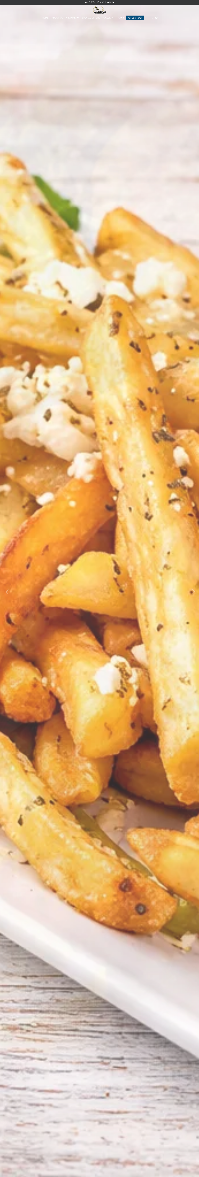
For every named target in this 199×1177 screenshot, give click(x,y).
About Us (57, 18)
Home (45, 18)
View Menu (72, 18)
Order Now (135, 18)
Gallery (108, 18)
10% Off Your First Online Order (99, 2)
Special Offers (91, 18)
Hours (121, 18)
